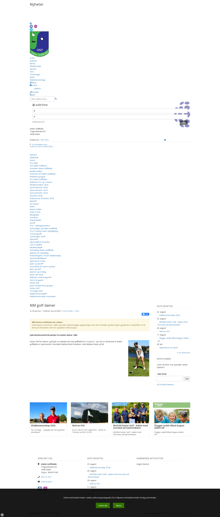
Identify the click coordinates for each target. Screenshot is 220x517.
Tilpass (118, 505)
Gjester (33, 69)
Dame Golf (34, 282)
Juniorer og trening (38, 272)
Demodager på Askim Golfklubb (43, 228)
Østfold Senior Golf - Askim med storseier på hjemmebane (172, 323)
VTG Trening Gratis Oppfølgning (44, 231)
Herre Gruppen (36, 280)
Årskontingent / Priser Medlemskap (45, 255)
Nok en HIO (164, 331)
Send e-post (46, 481)
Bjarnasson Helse (37, 261)
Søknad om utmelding (39, 253)
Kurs (32, 71)
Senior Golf (34, 288)
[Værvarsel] (31, 29)
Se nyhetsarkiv (184, 352)
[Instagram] (35, 26)
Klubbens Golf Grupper (40, 277)
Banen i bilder (36, 209)
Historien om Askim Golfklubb (43, 174)
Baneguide (34, 214)
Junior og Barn (36, 263)
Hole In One (35, 212)
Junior (32, 77)
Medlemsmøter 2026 (39, 184)
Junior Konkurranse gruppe (41, 285)
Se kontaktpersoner (39, 144)
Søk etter (162, 374)
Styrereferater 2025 (39, 190)
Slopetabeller (35, 220)
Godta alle (102, 505)
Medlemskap (35, 66)
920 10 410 (45, 140)
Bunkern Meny (36, 171)
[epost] (165, 140)
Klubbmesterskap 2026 (169, 315)
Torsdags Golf (36, 291)
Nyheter (33, 154)
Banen (32, 63)
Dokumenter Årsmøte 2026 (42, 198)
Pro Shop (34, 163)
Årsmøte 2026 (36, 195)
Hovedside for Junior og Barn (42, 266)
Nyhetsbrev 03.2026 (168, 347)
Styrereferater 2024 (39, 193)
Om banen (34, 204)
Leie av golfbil (36, 244)
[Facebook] (31, 26)
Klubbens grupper (38, 176)
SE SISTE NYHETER (43, 146)
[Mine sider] (31, 23)
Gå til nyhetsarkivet (165, 384)
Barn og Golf (35, 269)
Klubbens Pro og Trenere (41, 182)
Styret (32, 160)
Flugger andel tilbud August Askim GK (173, 339)
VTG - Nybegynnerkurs (40, 225)
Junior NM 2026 (36, 274)
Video (32, 206)
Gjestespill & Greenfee (40, 242)
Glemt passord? (38, 122)
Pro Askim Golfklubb (38, 179)
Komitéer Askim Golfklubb (41, 168)
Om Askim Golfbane (38, 165)
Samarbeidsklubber (38, 258)
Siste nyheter (68, 311)
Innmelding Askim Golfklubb (42, 250)
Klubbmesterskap (37, 80)
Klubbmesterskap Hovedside (43, 296)
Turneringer (35, 74)
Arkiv (77, 311)
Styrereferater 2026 (39, 187)
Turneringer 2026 (37, 236)
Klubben (33, 60)
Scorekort (34, 217)
